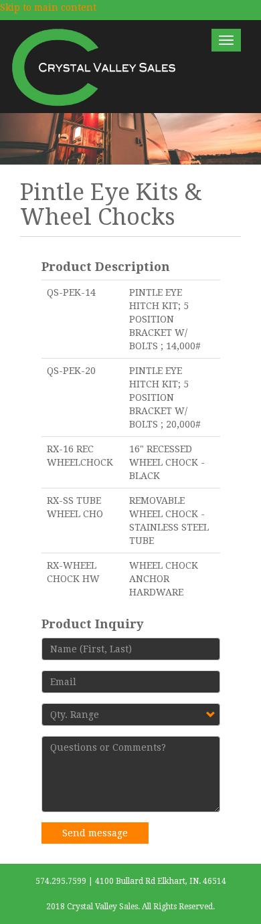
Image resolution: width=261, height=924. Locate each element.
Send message (95, 833)
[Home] (94, 66)
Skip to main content (48, 7)
